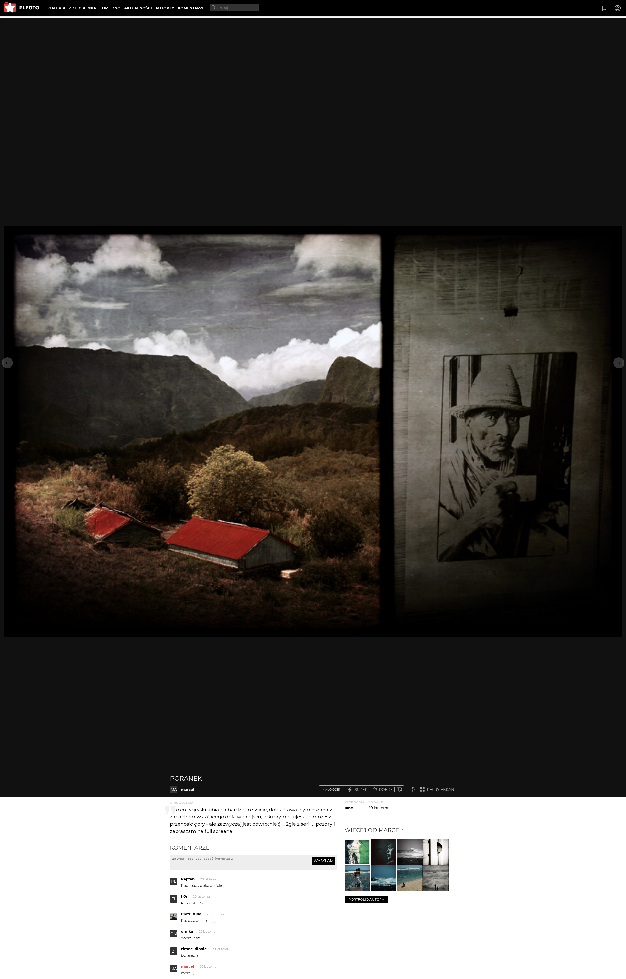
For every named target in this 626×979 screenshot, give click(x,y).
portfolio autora (366, 899)
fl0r (184, 896)
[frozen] (383, 852)
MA (174, 789)
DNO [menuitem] (116, 8)
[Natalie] (357, 852)
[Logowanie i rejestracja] (618, 8)
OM (173, 933)
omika (187, 931)
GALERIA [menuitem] (56, 8)
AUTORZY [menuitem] (165, 8)
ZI (174, 951)
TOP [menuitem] (104, 8)
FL (173, 898)
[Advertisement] (313, 52)
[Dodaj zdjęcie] (605, 8)
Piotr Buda (191, 914)
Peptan (188, 879)
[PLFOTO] (21, 8)
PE (173, 881)
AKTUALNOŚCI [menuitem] (138, 8)
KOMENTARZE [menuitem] (191, 8)
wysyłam (323, 861)
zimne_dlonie (194, 948)
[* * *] (410, 852)
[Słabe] (399, 789)
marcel (187, 789)
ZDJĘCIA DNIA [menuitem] (82, 8)
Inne (349, 807)
